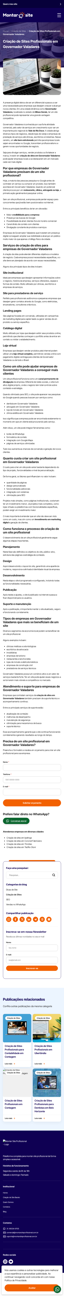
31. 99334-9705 (13, 1229)
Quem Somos (8, 1202)
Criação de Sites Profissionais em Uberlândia (43, 1049)
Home (5, 31)
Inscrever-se (32, 968)
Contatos (6, 1207)
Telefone (7, 774)
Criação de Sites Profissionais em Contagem (13, 1104)
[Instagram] (5, 1261)
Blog (4, 1211)
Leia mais (8, 1064)
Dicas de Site (11, 889)
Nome (6, 762)
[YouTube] (11, 1261)
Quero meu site (10, 4)
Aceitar (32, 1288)
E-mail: (9, 955)
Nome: (8, 942)
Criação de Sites (18, 31)
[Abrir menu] (59, 15)
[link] (57, 1289)
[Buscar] (54, 875)
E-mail (6, 786)
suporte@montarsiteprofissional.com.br (22, 1236)
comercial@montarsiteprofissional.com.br (22, 1232)
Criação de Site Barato (11, 1197)
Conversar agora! (18, 821)
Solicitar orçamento (32, 803)
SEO (8, 899)
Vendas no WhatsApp (16, 904)
